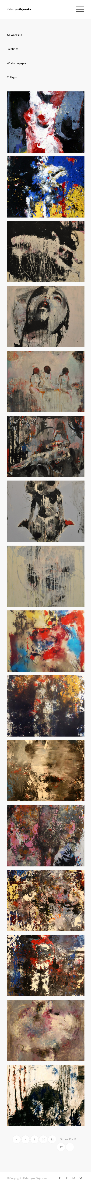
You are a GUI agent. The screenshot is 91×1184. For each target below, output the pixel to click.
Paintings (12, 49)
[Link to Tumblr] (59, 1178)
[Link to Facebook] (66, 1178)
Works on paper (16, 63)
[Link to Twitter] (80, 1178)
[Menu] (77, 9)
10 (43, 1139)
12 (61, 1147)
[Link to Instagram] (73, 1178)
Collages (12, 77)
